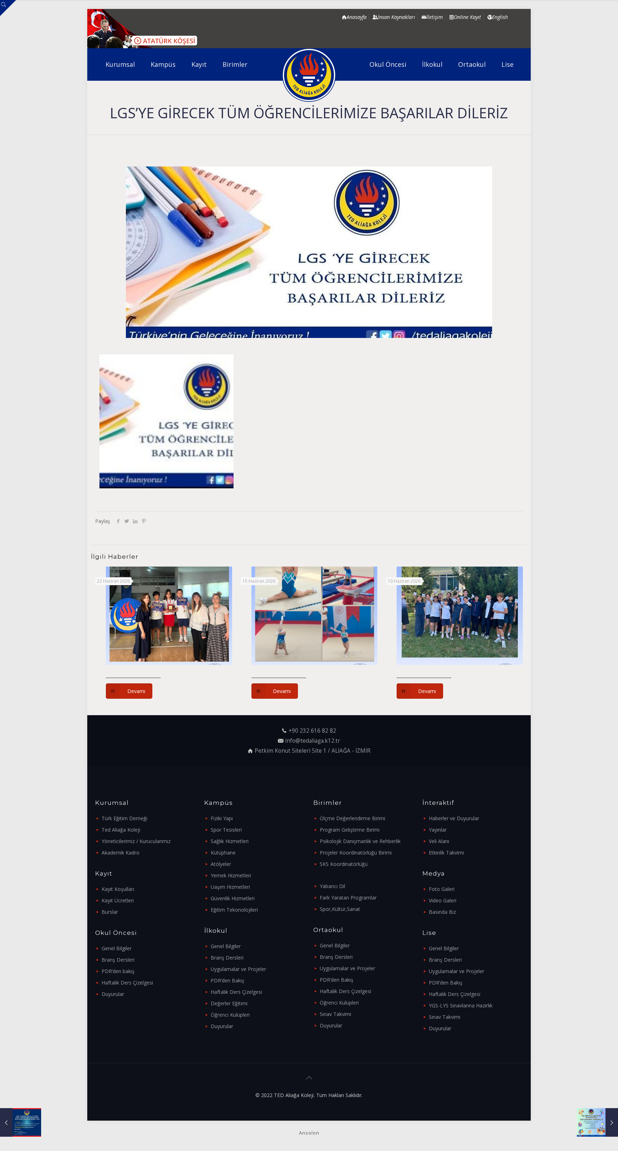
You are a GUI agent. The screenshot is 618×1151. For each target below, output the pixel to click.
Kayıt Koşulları (118, 889)
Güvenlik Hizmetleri (233, 898)
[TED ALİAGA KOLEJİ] (309, 75)
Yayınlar (438, 829)
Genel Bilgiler (117, 948)
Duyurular (113, 994)
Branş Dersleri (118, 959)
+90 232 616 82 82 (312, 730)
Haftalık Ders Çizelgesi (127, 982)
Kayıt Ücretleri (118, 900)
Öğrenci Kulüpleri (230, 1014)
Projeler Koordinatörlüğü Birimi (356, 852)
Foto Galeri (442, 889)
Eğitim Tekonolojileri (234, 909)
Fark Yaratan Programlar (348, 897)
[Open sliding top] (8, 8)
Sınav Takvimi (335, 1014)
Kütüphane (223, 852)
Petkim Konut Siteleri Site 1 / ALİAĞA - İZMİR (313, 750)
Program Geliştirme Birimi (349, 829)
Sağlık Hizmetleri (230, 841)
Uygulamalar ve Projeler (238, 969)
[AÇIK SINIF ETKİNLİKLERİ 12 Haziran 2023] (597, 1122)
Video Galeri (442, 900)
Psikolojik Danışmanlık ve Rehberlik (360, 841)
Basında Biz (442, 911)
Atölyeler (221, 864)
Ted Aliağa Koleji (121, 829)
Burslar (110, 911)
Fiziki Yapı (222, 818)
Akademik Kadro (120, 852)
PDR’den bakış (118, 971)
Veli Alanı (439, 841)
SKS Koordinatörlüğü (344, 864)
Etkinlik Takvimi (446, 852)
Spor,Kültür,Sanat (340, 909)
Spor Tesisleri (226, 829)
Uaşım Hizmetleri (230, 886)
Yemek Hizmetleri (231, 875)
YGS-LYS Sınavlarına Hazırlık (460, 1005)
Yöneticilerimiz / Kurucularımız (136, 841)
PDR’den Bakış (227, 980)
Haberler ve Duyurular (454, 818)
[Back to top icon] (309, 1077)
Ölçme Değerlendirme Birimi (352, 818)
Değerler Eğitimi (229, 1003)
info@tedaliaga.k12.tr (312, 740)
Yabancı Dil (332, 886)
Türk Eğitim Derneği (124, 818)
